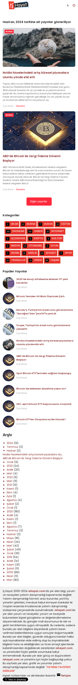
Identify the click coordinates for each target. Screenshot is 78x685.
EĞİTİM (63, 223)
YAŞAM (52, 260)
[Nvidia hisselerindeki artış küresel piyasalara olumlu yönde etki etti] (39, 47)
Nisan (10, 542)
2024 (10, 443)
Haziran (12, 450)
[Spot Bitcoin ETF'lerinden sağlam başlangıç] (9, 375)
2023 (10, 466)
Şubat (11, 504)
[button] (68, 5)
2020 (10, 511)
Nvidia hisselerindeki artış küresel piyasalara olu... (33, 454)
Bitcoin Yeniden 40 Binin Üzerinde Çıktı (40, 296)
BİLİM (12, 223)
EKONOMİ (15, 231)
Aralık (10, 469)
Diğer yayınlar (38, 201)
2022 (10, 477)
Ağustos (12, 500)
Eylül (10, 496)
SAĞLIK (30, 252)
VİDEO (35, 260)
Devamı (20, 106)
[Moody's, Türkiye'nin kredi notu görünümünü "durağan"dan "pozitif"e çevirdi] (9, 314)
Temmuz (13, 447)
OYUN (52, 245)
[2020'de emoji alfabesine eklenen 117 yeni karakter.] (9, 283)
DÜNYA (46, 223)
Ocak (10, 462)
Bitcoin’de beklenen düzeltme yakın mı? (41, 388)
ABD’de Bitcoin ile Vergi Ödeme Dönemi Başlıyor (33, 458)
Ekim (10, 492)
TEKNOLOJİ (16, 260)
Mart (10, 473)
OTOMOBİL (33, 245)
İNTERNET (55, 231)
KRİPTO (36, 238)
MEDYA (13, 245)
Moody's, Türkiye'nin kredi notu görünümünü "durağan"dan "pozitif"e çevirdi (44, 311)
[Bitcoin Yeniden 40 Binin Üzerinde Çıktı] (9, 298)
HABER (35, 231)
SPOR (66, 252)
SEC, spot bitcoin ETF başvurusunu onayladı (43, 404)
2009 (10, 572)
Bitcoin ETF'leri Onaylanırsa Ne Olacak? (41, 419)
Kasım (11, 488)
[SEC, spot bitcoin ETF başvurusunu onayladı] (9, 406)
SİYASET (48, 252)
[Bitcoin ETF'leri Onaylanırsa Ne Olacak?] (9, 421)
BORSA (9, 31)
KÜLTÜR (55, 238)
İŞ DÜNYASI (16, 238)
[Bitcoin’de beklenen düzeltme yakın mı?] (9, 391)
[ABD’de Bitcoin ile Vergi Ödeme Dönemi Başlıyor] (39, 130)
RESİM (13, 252)
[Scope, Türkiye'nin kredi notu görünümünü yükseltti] (9, 329)
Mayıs (11, 538)
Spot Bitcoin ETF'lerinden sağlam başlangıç (43, 373)
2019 (10, 557)
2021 (10, 485)
